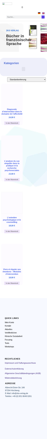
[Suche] (43, 17)
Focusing (8, 340)
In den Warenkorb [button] (12, 123)
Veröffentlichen (11, 333)
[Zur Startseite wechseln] (7, 7)
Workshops (9, 347)
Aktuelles (8, 329)
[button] (42, 7)
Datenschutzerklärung (14, 369)
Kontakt (8, 326)
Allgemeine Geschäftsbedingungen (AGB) (23, 373)
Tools (7, 343)
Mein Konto (9, 322)
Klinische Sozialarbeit (13, 336)
